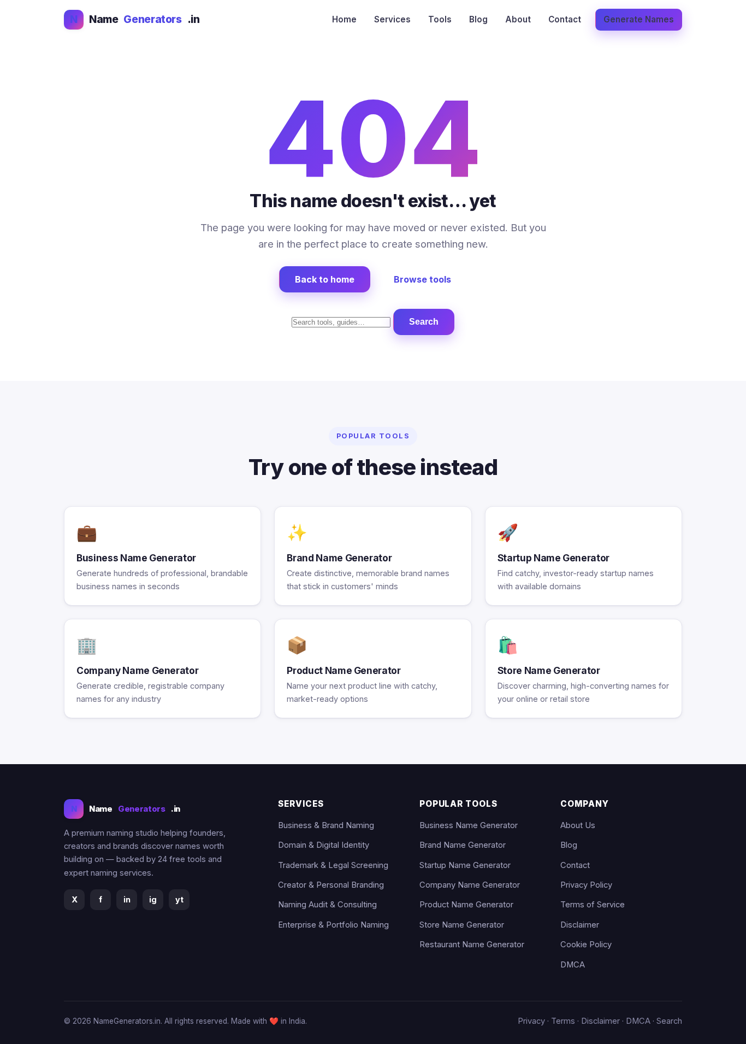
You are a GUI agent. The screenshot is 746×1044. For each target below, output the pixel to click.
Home (344, 19)
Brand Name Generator (462, 845)
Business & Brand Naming (326, 825)
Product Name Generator (466, 905)
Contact (564, 19)
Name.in (134, 19)
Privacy (531, 1021)
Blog (478, 19)
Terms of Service (592, 905)
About (518, 19)
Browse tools (422, 279)
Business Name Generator (468, 825)
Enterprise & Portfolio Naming (333, 925)
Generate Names (638, 19)
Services (392, 19)
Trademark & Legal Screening (333, 865)
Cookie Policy (586, 944)
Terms (563, 1021)
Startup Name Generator (465, 865)
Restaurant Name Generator (471, 944)
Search (424, 321)
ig (153, 899)
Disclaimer (579, 925)
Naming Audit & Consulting (327, 905)
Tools (440, 19)
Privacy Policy (586, 885)
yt (179, 899)
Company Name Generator (469, 885)
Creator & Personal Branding (331, 885)
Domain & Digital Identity (323, 845)
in (127, 899)
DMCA (572, 965)
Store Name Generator (461, 925)
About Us (577, 825)
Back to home (324, 279)
